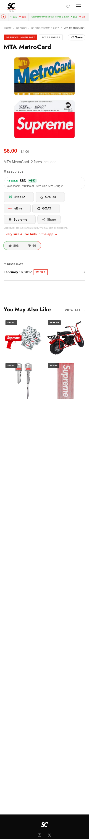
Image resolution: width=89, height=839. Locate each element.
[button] (44, 97)
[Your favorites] (68, 6)
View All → (75, 310)
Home (8, 28)
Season (21, 28)
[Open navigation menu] (78, 6)
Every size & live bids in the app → (31, 234)
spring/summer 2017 (45, 28)
